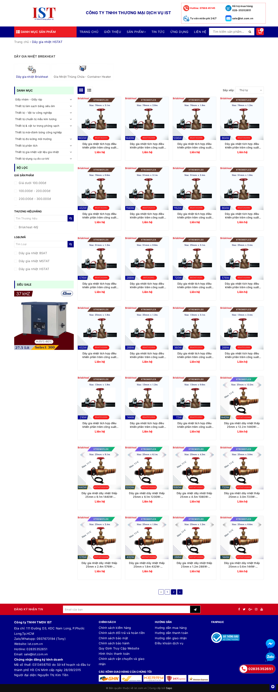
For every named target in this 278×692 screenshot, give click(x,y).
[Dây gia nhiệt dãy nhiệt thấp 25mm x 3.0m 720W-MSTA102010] (242, 467)
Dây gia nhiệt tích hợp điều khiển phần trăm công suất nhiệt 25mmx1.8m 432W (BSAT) (99, 355)
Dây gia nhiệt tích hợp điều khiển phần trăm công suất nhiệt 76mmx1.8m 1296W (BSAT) (194, 145)
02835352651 (36, 649)
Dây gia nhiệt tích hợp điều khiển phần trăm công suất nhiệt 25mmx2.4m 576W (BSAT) (242, 285)
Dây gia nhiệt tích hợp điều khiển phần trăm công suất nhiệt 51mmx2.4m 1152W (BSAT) (194, 215)
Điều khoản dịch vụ (169, 643)
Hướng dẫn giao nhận (171, 638)
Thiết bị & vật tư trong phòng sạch (37, 125)
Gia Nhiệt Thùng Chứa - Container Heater (82, 76)
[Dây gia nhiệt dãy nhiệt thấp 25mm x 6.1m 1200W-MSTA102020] (147, 467)
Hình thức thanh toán (114, 653)
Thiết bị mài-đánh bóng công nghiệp (38, 132)
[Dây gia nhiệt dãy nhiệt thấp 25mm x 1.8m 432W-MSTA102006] (147, 537)
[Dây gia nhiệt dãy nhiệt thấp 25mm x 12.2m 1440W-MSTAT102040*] (242, 397)
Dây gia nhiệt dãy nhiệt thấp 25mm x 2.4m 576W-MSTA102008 (99, 564)
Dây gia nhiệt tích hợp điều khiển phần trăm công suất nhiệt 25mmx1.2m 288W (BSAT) (147, 355)
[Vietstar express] (198, 678)
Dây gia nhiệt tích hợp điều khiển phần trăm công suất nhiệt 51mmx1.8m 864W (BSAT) (242, 215)
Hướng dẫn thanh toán (171, 633)
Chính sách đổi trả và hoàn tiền (122, 633)
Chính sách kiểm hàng (115, 628)
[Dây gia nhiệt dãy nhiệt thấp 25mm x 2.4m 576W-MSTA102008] (99, 537)
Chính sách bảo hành (114, 643)
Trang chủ (88, 32)
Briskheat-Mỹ (28, 227)
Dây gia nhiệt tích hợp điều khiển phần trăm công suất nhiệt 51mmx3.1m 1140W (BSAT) (147, 215)
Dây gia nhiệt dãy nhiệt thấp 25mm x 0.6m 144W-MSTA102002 (242, 564)
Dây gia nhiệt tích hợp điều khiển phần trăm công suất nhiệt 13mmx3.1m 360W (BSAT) (194, 355)
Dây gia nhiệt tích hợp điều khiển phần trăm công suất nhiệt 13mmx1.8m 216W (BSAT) (99, 425)
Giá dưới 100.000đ (32, 183)
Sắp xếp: (228, 90)
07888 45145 (202, 8)
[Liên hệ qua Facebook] (270, 644)
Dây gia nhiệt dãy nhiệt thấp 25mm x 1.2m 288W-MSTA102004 (194, 564)
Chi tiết (106, 152)
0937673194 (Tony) (51, 639)
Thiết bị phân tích (26, 145)
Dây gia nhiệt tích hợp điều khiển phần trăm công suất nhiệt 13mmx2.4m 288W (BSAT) (242, 355)
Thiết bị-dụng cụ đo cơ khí (32, 158)
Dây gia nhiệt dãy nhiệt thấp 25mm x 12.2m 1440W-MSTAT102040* (242, 425)
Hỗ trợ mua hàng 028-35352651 (242, 8)
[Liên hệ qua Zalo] (270, 657)
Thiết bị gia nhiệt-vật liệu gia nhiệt (37, 152)
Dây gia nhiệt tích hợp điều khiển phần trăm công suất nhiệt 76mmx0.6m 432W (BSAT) (99, 215)
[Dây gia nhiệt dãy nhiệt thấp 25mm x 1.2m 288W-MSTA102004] (194, 537)
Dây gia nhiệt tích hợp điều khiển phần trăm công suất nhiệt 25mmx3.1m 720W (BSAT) (194, 285)
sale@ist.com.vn (242, 18)
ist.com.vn (35, 644)
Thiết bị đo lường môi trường (33, 139)
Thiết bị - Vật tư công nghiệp (33, 112)
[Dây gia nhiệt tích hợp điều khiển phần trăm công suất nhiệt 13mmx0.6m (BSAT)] (194, 397)
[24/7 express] (176, 678)
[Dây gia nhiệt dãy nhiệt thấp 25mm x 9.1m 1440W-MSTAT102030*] (99, 467)
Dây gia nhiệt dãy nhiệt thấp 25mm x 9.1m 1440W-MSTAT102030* (99, 495)
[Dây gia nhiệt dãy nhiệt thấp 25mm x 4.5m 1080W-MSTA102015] (194, 467)
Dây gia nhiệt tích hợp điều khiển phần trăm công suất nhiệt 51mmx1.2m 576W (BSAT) (99, 285)
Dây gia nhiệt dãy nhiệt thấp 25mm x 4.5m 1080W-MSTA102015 (194, 495)
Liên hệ (200, 32)
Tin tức (158, 32)
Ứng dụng (179, 32)
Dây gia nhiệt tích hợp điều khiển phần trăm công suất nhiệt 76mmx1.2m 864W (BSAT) (242, 145)
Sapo (169, 688)
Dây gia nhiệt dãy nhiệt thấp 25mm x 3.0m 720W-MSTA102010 (242, 495)
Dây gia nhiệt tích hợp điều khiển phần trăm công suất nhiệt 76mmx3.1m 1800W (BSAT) (99, 145)
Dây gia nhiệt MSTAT (34, 261)
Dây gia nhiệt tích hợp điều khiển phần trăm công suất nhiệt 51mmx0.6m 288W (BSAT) (147, 285)
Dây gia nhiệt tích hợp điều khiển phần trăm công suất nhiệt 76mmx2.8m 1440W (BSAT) (147, 145)
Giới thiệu (112, 32)
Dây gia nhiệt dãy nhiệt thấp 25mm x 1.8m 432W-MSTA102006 (147, 564)
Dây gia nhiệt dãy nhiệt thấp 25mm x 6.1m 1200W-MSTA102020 (147, 495)
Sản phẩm (135, 32)
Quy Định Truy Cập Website (119, 648)
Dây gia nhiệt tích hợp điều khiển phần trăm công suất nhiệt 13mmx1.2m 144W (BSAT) (147, 425)
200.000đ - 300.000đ (34, 199)
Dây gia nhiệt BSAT (32, 253)
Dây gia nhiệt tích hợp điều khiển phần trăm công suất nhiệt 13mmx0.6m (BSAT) (194, 425)
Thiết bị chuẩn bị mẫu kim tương (36, 119)
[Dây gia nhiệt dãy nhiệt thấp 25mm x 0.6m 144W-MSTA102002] (242, 537)
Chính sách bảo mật (113, 638)
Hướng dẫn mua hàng (171, 628)
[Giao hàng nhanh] (109, 678)
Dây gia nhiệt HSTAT (33, 269)
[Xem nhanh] (118, 151)
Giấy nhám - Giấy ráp (28, 99)
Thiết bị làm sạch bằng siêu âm (35, 106)
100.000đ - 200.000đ (34, 191)
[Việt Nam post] (131, 678)
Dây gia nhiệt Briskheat (32, 76)
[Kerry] (153, 678)
